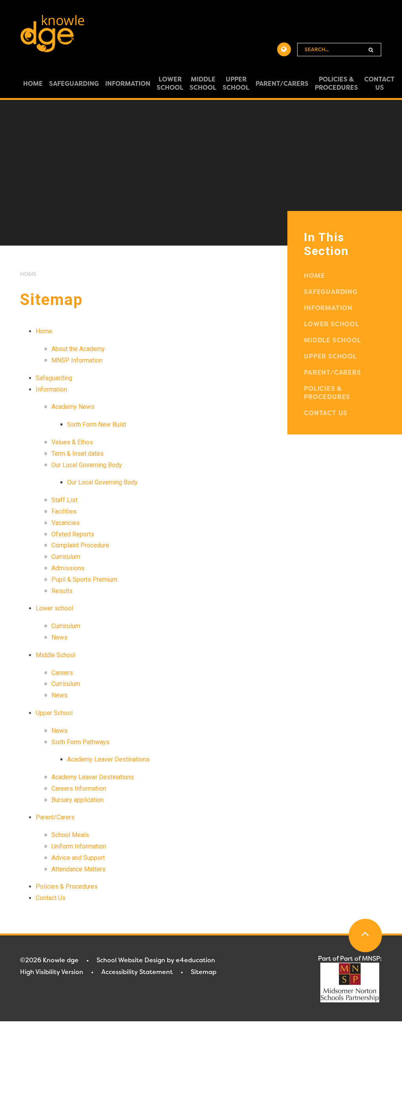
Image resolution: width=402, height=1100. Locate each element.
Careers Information (78, 788)
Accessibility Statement (137, 972)
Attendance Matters (78, 869)
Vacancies (65, 523)
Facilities (64, 511)
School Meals (70, 835)
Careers (62, 673)
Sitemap (203, 972)
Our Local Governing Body (86, 465)
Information (51, 389)
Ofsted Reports (72, 534)
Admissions (67, 568)
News (59, 637)
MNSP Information (76, 360)
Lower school (54, 608)
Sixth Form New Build (96, 424)
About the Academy (78, 349)
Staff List (64, 500)
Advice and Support (78, 858)
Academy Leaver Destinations (108, 759)
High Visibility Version (51, 972)
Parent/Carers (55, 817)
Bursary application (77, 800)
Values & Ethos (72, 442)
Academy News (73, 406)
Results (62, 591)
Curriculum (65, 556)
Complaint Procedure (80, 545)
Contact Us (51, 898)
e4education (195, 960)
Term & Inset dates (77, 453)
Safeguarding (54, 378)
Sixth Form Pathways (80, 742)
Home (28, 273)
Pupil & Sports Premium (84, 579)
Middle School (55, 655)
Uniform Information (78, 846)
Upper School (54, 713)
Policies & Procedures (67, 886)
